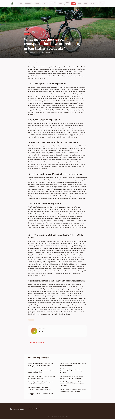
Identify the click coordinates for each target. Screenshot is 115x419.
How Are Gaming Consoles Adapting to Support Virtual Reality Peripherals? (71, 377)
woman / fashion (102, 3)
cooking (45, 3)
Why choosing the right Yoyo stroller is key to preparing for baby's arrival (41, 371)
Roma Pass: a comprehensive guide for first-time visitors (41, 394)
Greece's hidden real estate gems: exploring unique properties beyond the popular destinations (40, 365)
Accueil (30, 62)
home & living (67, 3)
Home (20, 3)
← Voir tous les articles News (37, 342)
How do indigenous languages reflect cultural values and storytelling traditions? (73, 390)
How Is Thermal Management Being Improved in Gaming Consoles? (73, 364)
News (73, 3)
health (60, 3)
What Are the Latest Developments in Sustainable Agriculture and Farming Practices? (71, 370)
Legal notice (30, 409)
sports (85, 3)
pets (79, 3)
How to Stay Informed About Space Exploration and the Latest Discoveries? (39, 388)
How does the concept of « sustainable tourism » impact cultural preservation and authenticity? (72, 383)
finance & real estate (52, 3)
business (37, 3)
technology (94, 3)
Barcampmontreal (17, 409)
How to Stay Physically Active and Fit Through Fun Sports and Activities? (41, 377)
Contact (38, 409)
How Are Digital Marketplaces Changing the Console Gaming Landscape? (41, 383)
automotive (28, 3)
